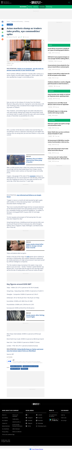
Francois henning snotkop (30, 366)
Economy (42, 7)
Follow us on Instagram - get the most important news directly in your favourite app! (25, 69)
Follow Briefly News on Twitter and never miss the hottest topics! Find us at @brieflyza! (25, 350)
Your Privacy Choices (37, 449)
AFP (21, 37)
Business (23, 7)
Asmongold (24, 368)
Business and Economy (17, 21)
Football (50, 136)
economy (33, 176)
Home (8, 21)
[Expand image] (42, 41)
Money (30, 7)
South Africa (51, 61)
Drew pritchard (15, 368)
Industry (35, 7)
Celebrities (51, 86)
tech (28, 256)
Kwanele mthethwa (16, 366)
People (50, 52)
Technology (49, 7)
